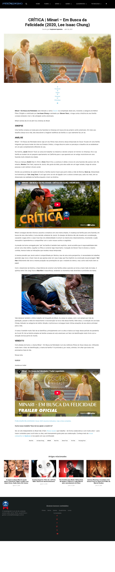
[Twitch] (57, 526)
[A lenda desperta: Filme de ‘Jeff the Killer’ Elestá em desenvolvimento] (43, 468)
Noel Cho (56, 440)
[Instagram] (57, 519)
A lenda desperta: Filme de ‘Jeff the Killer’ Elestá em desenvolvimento (44, 480)
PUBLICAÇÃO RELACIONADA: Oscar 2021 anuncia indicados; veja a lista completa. (43, 421)
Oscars (55, 111)
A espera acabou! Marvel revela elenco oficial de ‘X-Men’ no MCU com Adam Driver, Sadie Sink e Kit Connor (16, 481)
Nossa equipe (51, 431)
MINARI (49, 440)
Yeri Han (73, 440)
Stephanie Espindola (56, 29)
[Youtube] (57, 534)
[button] (29, 3)
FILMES (16, 476)
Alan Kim (31, 440)
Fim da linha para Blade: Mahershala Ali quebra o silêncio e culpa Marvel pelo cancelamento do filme (71, 481)
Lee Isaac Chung (40, 440)
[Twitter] (57, 530)
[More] (57, 103)
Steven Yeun (65, 440)
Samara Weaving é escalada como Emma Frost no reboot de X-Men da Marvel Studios (98, 481)
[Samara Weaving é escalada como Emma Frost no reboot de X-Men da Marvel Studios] (98, 468)
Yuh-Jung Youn (82, 440)
